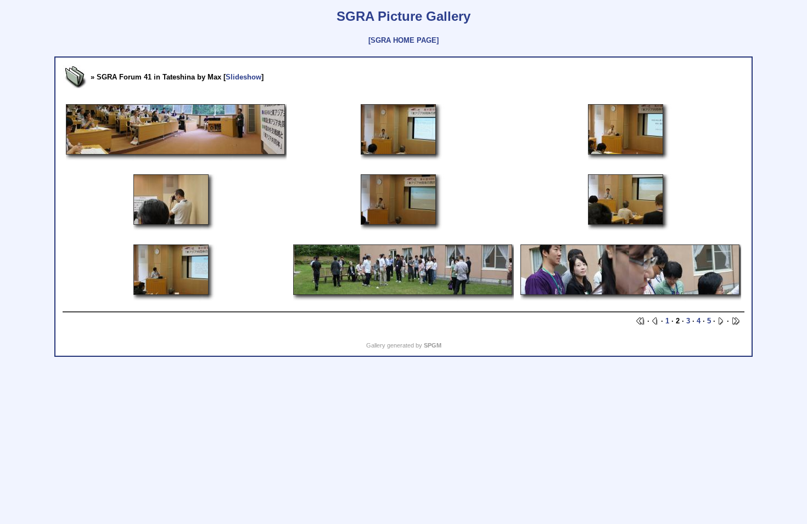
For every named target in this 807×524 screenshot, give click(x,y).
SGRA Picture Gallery (403, 16)
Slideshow (243, 77)
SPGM (432, 345)
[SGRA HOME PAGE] (403, 40)
